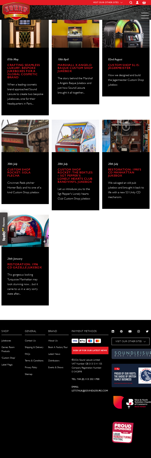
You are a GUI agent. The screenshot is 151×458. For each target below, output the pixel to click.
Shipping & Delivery (34, 347)
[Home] (16, 12)
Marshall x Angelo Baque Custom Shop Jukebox (75, 68)
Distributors (53, 360)
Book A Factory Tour (58, 347)
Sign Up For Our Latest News (90, 350)
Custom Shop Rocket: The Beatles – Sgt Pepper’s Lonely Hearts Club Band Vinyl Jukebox (75, 176)
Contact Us (30, 340)
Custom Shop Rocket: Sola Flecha (19, 172)
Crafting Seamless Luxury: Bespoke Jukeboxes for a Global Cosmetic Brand (23, 71)
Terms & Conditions (34, 360)
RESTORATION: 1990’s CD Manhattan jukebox (124, 172)
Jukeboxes (6, 340)
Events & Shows (55, 367)
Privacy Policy (31, 367)
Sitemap (28, 374)
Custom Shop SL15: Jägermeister (124, 67)
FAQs (27, 354)
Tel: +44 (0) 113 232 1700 (85, 379)
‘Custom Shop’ (8, 357)
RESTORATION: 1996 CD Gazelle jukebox (24, 266)
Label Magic (7, 364)
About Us (53, 340)
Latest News (54, 354)
